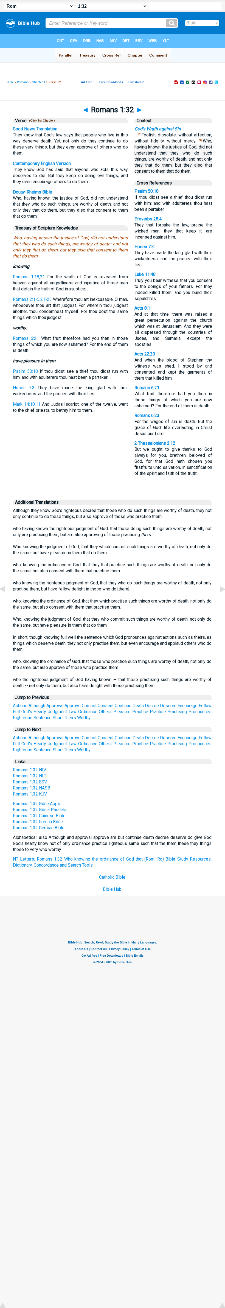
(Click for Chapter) (41, 120)
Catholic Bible (112, 877)
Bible (10, 82)
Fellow (205, 705)
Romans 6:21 (26, 338)
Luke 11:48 (145, 274)
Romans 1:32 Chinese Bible (39, 815)
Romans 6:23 (146, 415)
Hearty (39, 711)
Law (73, 711)
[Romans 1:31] (7, 601)
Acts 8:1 (142, 308)
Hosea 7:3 (24, 387)
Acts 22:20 (144, 354)
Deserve (168, 705)
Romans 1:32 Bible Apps (36, 803)
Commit (89, 705)
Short (58, 717)
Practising (177, 711)
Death (138, 705)
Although (37, 705)
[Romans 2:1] (218, 601)
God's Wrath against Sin (157, 128)
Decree (152, 705)
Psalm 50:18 (25, 371)
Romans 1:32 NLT (29, 775)
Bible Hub (112, 889)
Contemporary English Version (42, 163)
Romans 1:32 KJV (30, 794)
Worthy (84, 717)
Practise (158, 711)
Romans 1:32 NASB (31, 788)
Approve (72, 705)
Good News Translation (35, 128)
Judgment (57, 711)
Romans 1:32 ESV (30, 782)
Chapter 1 (38, 82)
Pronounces (200, 711)
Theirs (70, 717)
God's (26, 711)
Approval (54, 705)
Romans (23, 82)
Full (16, 711)
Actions (20, 705)
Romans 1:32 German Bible (38, 827)
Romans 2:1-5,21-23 (32, 299)
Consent (106, 705)
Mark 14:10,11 (27, 404)
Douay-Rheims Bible (32, 192)
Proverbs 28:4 (148, 219)
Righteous (22, 717)
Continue (123, 705)
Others (105, 711)
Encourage (188, 705)
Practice (140, 711)
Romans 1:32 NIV (29, 769)
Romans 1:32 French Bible (38, 821)
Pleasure (122, 711)
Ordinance (87, 711)
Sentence (42, 717)
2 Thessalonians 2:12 (154, 443)
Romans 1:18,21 (29, 276)
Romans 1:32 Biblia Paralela (39, 809)
